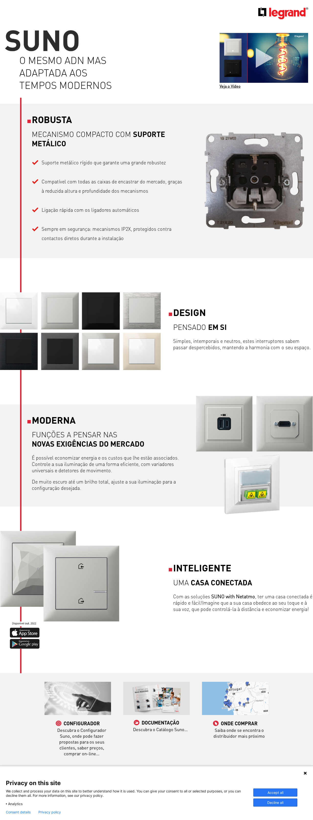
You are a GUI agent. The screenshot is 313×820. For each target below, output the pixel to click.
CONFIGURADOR (82, 723)
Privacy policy (49, 812)
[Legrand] (283, 18)
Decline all (275, 802)
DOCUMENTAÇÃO (160, 722)
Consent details (18, 812)
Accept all (275, 792)
